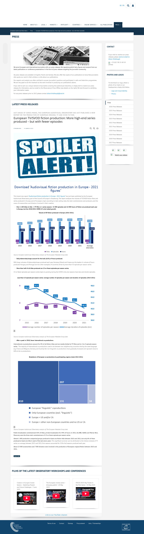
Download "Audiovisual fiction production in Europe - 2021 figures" (56, 189)
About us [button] (33, 25)
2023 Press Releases (115, 119)
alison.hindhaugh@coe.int (55, 93)
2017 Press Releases (115, 143)
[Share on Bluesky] (5, 45)
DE (121, 5)
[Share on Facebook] (5, 53)
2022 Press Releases (115, 123)
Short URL (17, 456)
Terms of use (51, 523)
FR (123, 5)
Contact (61, 523)
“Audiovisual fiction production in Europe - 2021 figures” (47, 196)
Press (109, 103)
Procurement (81, 523)
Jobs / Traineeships (95, 523)
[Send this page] (5, 61)
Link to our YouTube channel (56, 515)
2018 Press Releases (115, 139)
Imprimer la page (97, 128)
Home (25, 25)
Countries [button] (76, 25)
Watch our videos (121, 155)
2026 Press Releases (115, 107)
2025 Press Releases (115, 111)
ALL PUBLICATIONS (106, 25)
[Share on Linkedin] (5, 57)
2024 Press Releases (115, 115)
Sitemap (70, 523)
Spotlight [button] (64, 25)
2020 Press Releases (115, 131)
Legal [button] (43, 25)
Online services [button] (90, 25)
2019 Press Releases (115, 135)
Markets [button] (53, 25)
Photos (113, 94)
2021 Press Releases (115, 127)
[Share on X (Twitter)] (5, 49)
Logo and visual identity (119, 91)
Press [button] (117, 25)
